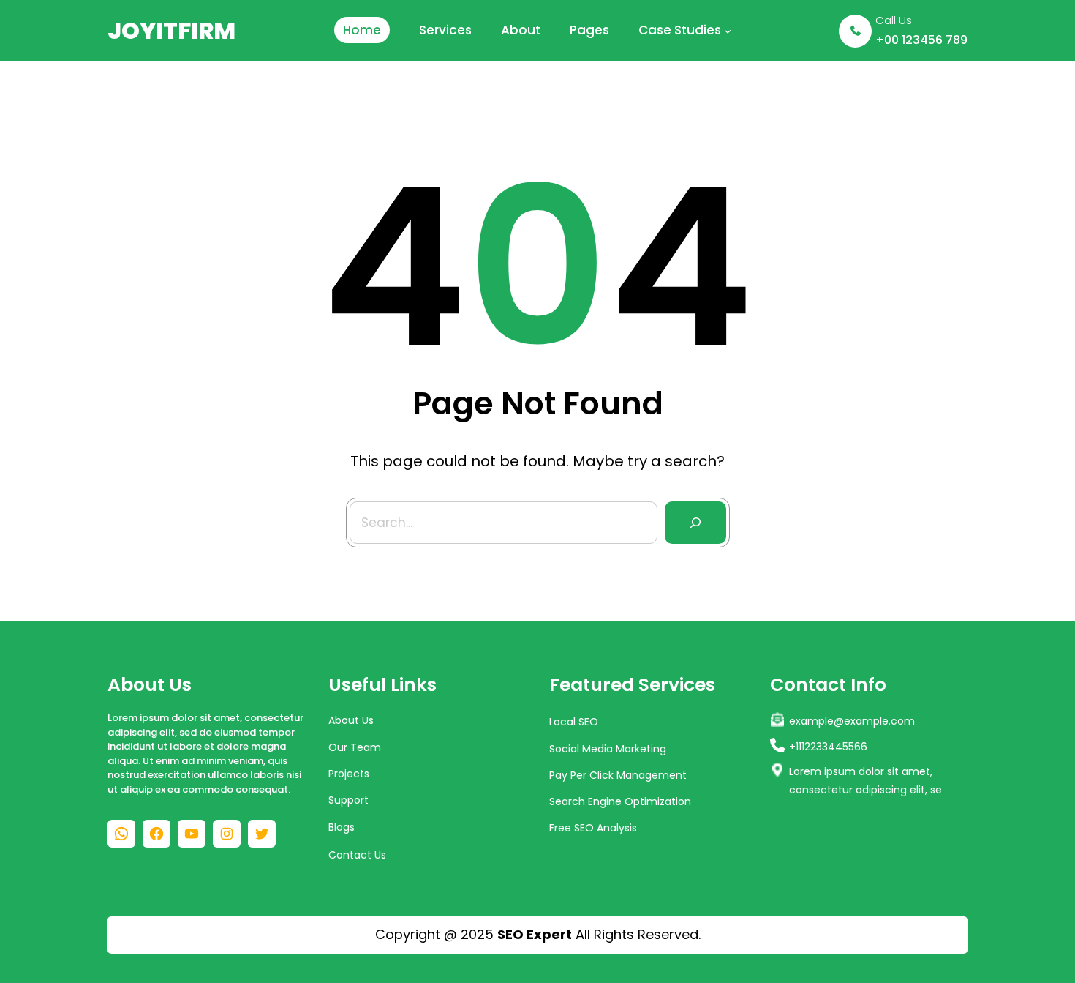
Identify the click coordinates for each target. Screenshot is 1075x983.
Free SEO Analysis (593, 828)
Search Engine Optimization (620, 801)
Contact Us (357, 855)
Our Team (354, 747)
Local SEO (573, 721)
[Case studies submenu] (727, 30)
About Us (351, 720)
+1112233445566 (828, 746)
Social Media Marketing (607, 748)
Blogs (341, 827)
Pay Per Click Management (618, 775)
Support (348, 800)
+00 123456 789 (921, 39)
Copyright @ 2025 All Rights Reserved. (538, 934)
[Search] (695, 522)
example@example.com (852, 721)
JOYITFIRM (171, 30)
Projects (348, 773)
